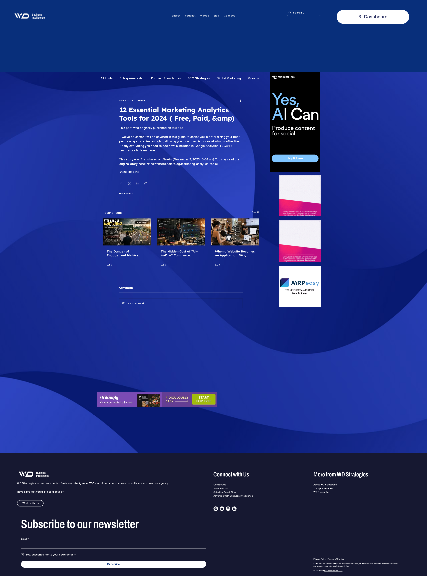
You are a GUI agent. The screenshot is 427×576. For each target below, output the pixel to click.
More (251, 78)
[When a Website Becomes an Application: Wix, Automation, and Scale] (235, 231)
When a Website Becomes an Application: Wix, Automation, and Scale (235, 253)
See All (255, 212)
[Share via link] (145, 183)
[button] (229, 15)
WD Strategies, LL (332, 570)
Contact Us (220, 484)
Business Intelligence (38, 16)
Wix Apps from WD (323, 488)
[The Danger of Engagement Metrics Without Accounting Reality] (127, 231)
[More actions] (241, 101)
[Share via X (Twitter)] (129, 183)
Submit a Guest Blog (225, 492)
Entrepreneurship (131, 78)
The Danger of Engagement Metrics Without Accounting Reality (122, 253)
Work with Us (221, 488)
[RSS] (234, 508)
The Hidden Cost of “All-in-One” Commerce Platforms (179, 253)
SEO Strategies (199, 78)
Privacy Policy (320, 559)
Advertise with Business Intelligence (233, 495)
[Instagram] (228, 508)
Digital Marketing (229, 78)
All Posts (106, 78)
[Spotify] (216, 508)
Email (25, 538)
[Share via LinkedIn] (137, 183)
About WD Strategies (325, 484)
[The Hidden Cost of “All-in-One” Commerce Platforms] (181, 231)
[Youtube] (222, 508)
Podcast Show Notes (166, 78)
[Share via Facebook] (120, 183)
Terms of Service (336, 559)
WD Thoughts (321, 492)
